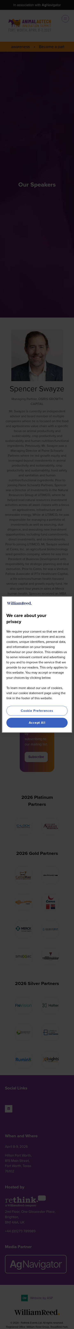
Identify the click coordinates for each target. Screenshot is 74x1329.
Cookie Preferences (37, 710)
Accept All (37, 722)
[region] (37, 664)
